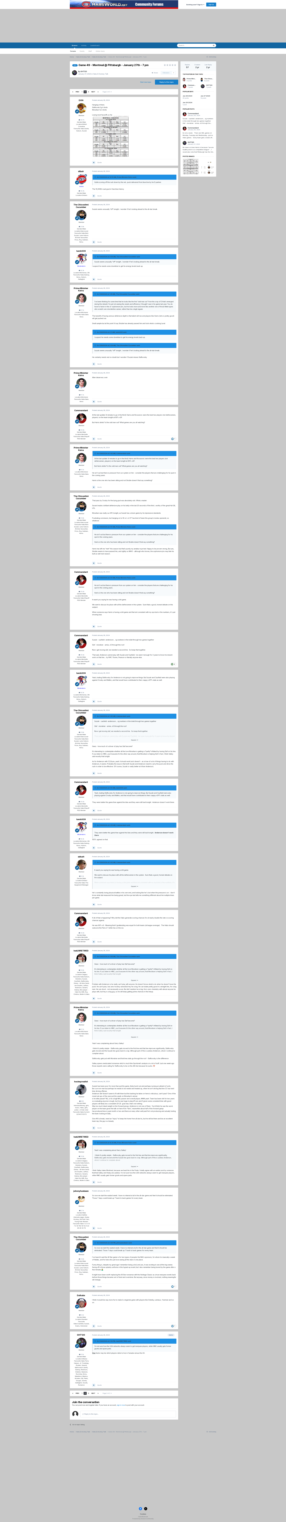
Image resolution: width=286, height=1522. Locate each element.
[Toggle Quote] (95, 177)
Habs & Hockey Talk (100, 74)
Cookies (143, 1514)
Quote (99, 162)
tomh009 (81, 251)
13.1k (82, 1354)
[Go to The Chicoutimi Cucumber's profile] (81, 215)
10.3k (82, 270)
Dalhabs (81, 1295)
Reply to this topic (167, 82)
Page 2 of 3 (107, 92)
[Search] (213, 45)
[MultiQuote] (93, 162)
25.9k (82, 430)
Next (93, 92)
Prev (77, 92)
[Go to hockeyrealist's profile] (81, 1089)
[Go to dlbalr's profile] (81, 179)
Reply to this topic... (91, 1414)
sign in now (121, 1405)
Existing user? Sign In (194, 4)
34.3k (82, 191)
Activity (83, 45)
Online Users (100, 51)
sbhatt (81, 857)
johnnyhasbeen (81, 1191)
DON (81, 100)
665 (82, 1101)
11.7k (82, 310)
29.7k (82, 120)
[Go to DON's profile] (81, 108)
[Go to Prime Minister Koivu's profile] (81, 298)
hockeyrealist (81, 1081)
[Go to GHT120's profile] (74, 72)
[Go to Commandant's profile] (81, 418)
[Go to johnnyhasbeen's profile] (81, 1199)
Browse (74, 45)
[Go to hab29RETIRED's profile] (81, 959)
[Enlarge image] (110, 136)
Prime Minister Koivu (124, 177)
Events (82, 51)
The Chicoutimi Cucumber (81, 206)
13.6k (82, 970)
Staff (90, 51)
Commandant (81, 410)
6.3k (82, 876)
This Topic (204, 45)
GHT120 (84, 71)
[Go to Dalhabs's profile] (81, 1303)
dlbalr (81, 171)
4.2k (82, 1315)
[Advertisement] (143, 25)
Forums (73, 51)
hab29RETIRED (81, 951)
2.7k (82, 1210)
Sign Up (211, 4)
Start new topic (145, 82)
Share (155, 73)
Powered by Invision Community (143, 1519)
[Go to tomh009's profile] (81, 259)
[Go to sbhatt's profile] (81, 865)
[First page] (72, 91)
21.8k (82, 226)
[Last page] (98, 91)
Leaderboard (94, 45)
